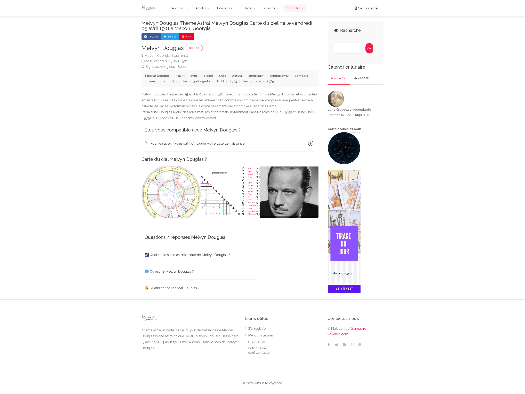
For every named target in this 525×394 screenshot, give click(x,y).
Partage (152, 36)
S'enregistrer (257, 329)
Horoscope (225, 8)
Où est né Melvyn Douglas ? (169, 271)
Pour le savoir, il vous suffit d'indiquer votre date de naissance (197, 143)
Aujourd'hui (339, 78)
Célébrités (293, 8)
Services (269, 8)
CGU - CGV (256, 342)
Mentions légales (261, 335)
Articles (201, 8)
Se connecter (367, 8)
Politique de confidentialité (258, 350)
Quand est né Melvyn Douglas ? (172, 288)
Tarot (248, 8)
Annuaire (178, 8)
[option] (171, 192)
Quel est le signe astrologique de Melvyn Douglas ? (187, 255)
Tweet (171, 36)
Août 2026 (361, 78)
